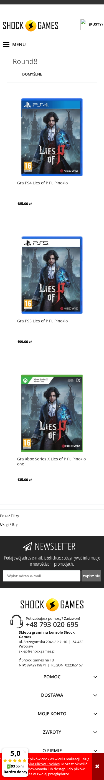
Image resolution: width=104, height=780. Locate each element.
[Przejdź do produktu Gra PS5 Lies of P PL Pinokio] (52, 275)
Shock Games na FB (37, 660)
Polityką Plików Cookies (40, 763)
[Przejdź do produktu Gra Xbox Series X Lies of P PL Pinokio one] (52, 413)
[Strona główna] (30, 25)
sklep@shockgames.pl (37, 651)
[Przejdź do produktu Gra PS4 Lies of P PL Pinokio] (52, 137)
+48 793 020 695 (52, 624)
